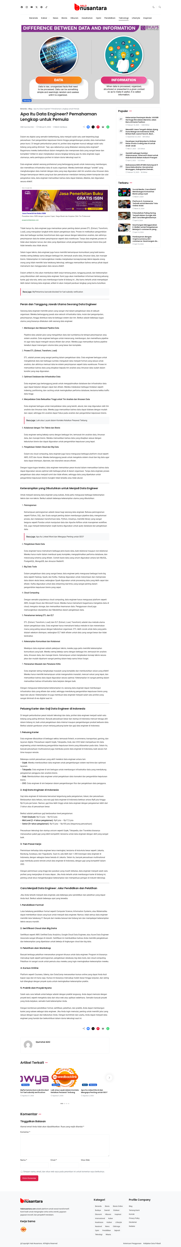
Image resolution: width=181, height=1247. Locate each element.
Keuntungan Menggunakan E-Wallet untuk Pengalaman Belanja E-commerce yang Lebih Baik (145, 228)
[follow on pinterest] (41, 7)
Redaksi (132, 1226)
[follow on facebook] (21, 7)
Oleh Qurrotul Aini (27, 127)
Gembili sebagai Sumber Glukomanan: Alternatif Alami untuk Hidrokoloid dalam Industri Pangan (142, 155)
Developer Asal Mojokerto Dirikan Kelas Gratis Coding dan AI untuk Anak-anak (141, 143)
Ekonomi (98, 1214)
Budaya (98, 1210)
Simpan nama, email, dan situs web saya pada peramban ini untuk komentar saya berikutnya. (64, 1171)
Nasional (98, 1226)
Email (54, 1160)
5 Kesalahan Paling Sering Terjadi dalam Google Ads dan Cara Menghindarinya (144, 215)
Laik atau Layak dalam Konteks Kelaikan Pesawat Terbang (61, 420)
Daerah (107, 1210)
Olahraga (116, 1226)
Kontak (131, 1214)
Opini (98, 18)
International (100, 1218)
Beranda (33, 18)
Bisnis (64, 18)
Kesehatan (87, 18)
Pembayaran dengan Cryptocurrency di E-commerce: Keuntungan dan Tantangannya (145, 240)
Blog (30, 109)
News (55, 18)
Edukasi (116, 1210)
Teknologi (124, 18)
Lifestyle (136, 18)
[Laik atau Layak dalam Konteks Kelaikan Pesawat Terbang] (65, 1085)
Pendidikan (109, 18)
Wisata (108, 1234)
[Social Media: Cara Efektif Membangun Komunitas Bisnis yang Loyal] (124, 194)
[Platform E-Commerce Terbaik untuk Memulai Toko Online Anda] (124, 206)
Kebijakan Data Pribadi (152, 1243)
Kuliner (109, 1222)
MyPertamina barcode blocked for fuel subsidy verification (57, 292)
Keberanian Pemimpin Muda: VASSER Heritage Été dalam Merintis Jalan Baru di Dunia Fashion (142, 119)
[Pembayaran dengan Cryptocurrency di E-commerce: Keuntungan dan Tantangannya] (124, 242)
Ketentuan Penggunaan (132, 1243)
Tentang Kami (134, 1210)
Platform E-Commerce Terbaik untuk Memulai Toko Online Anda (145, 203)
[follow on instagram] (26, 7)
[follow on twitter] (36, 7)
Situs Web (85, 1160)
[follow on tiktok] (46, 7)
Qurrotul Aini (43, 1041)
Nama (23, 1160)
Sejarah (117, 1230)
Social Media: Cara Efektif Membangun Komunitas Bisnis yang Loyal (144, 191)
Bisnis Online (118, 1206)
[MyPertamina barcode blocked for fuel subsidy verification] (34, 1085)
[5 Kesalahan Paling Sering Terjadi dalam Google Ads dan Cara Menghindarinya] (124, 218)
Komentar (25, 1132)
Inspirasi (147, 18)
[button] (154, 7)
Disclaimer (133, 1222)
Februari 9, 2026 (44, 127)
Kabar (44, 18)
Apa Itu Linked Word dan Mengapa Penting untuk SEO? (60, 536)
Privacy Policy (134, 1218)
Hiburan (74, 18)
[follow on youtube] (31, 7)
